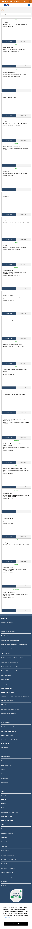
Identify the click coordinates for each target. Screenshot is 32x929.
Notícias (3, 808)
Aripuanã (3, 752)
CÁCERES (16, 242)
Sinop (2, 787)
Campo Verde (4, 774)
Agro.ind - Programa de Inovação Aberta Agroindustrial (15, 696)
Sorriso (3, 791)
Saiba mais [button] (7, 917)
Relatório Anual (5, 850)
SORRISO (16, 217)
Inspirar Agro (4, 684)
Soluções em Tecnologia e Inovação (10, 709)
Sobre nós (3, 824)
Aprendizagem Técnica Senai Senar (10, 640)
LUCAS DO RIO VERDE (16, 589)
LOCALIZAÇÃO (23, 41)
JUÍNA (16, 168)
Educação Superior (6, 705)
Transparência (4, 846)
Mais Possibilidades (6, 636)
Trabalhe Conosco (6, 864)
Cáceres (3, 760)
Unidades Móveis (5, 722)
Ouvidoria (3, 885)
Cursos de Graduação (6, 649)
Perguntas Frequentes (7, 833)
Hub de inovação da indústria (8, 731)
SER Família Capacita (6, 627)
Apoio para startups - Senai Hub (9, 666)
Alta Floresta (4, 747)
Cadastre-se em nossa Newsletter (9, 662)
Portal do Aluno (5, 679)
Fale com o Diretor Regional (8, 868)
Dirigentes (3, 829)
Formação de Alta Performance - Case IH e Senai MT (14, 644)
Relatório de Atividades (7, 816)
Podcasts (3, 803)
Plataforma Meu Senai (6, 688)
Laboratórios (4, 718)
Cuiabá (3, 769)
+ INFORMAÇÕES (8, 41)
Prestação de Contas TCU (8, 855)
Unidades (7, 10)
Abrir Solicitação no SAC (7, 872)
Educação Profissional (7, 700)
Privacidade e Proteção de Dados (9, 877)
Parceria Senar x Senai (7, 735)
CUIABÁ (16, 19)
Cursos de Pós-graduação (8, 631)
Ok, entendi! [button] (16, 924)
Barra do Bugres (5, 756)
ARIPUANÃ (16, 539)
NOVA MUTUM (16, 118)
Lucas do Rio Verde (6, 765)
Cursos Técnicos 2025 (7, 622)
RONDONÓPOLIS (16, 143)
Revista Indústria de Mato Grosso (9, 812)
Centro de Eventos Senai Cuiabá (9, 740)
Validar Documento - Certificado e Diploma (12, 657)
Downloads (4, 881)
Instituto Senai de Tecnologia (8, 713)
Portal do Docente (6, 675)
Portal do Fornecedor (6, 842)
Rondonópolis (4, 782)
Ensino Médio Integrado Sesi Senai (10, 671)
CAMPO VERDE (16, 564)
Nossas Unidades (15, 10)
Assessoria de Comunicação (8, 859)
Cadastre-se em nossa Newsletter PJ (10, 726)
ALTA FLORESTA (16, 490)
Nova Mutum (4, 778)
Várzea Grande (5, 796)
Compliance (4, 837)
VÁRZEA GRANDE (16, 440)
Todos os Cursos (5, 653)
